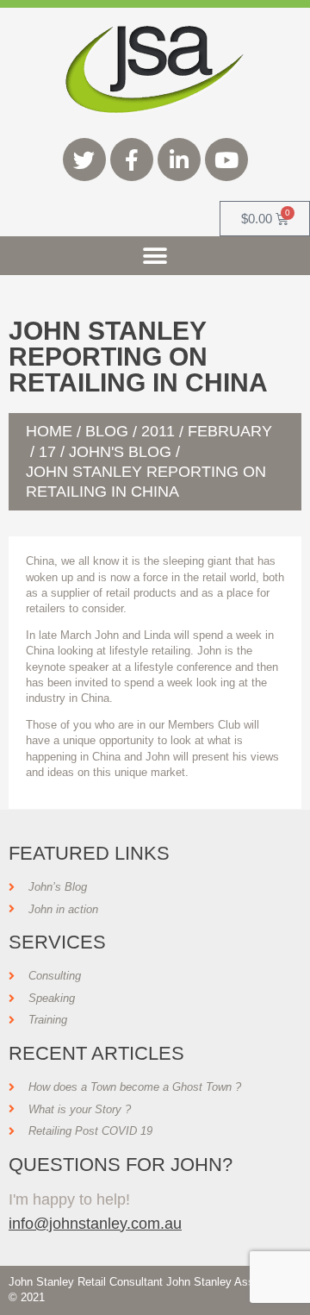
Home (49, 431)
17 (47, 451)
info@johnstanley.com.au (95, 1223)
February (230, 431)
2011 (158, 431)
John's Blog (120, 451)
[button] (155, 255)
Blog (106, 431)
